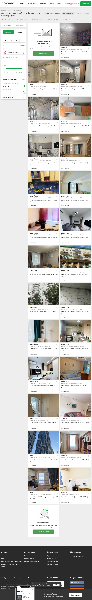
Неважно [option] (6, 61)
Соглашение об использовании (41, 585)
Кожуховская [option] (9, 49)
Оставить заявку (43, 532)
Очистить (22, 45)
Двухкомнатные (22, 19)
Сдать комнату (52, 559)
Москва (10, 10)
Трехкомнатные (36, 19)
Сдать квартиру (52, 556)
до (17, 72)
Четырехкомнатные (52, 19)
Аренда (21, 3)
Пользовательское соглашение (11, 561)
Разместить (86, 4)
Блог (2, 559)
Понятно (56, 584)
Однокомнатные (7, 19)
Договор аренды (52, 561)
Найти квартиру (29, 556)
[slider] (5, 68)
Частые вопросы (29, 559)
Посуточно (42, 3)
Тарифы (3, 556)
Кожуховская (65, 57)
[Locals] (7, 3)
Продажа (51, 3)
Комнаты (66, 19)
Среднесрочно (31, 3)
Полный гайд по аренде (31, 561)
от (3, 72)
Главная (3, 10)
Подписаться (43, 53)
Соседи (68, 3)
